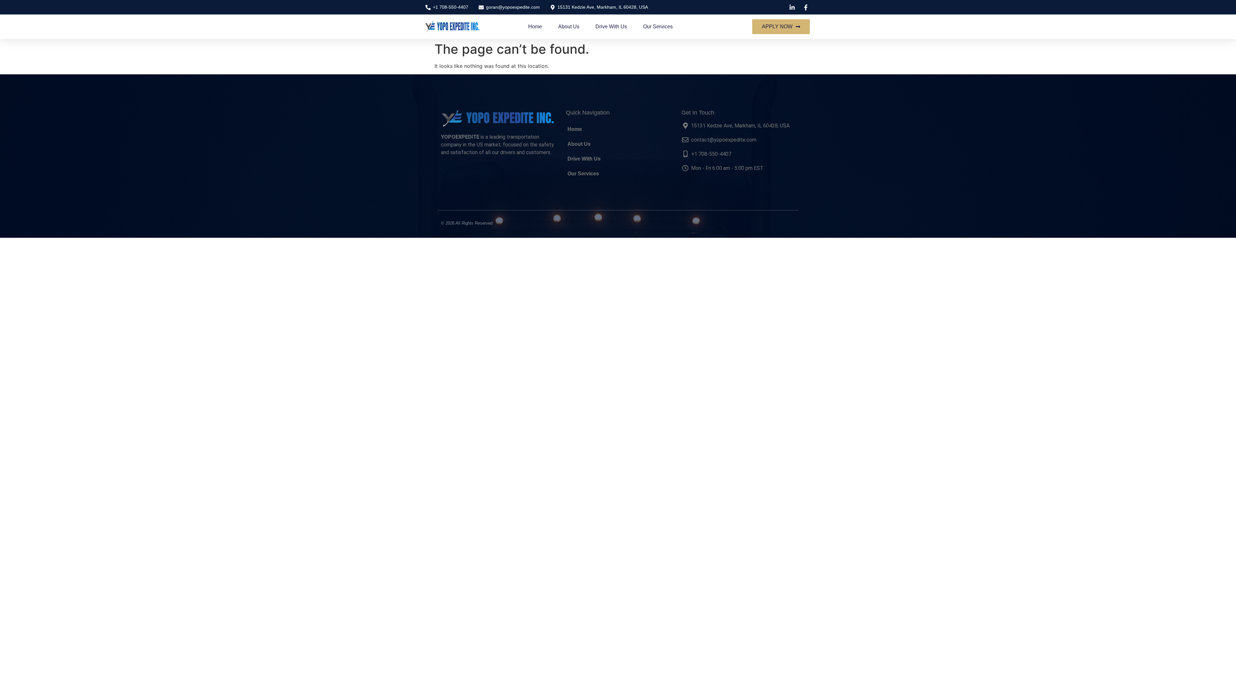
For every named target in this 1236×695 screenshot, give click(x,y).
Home (535, 26)
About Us (568, 26)
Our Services (658, 26)
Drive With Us (611, 26)
